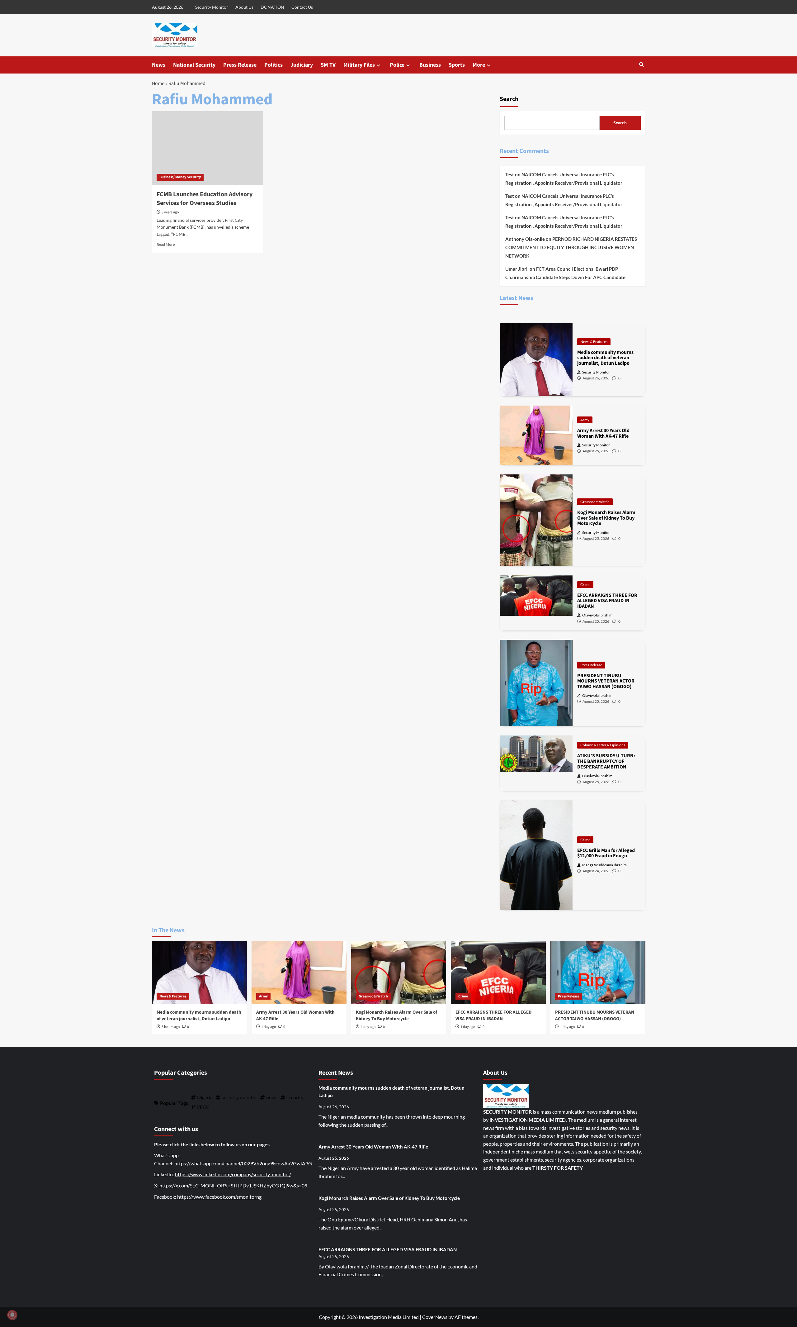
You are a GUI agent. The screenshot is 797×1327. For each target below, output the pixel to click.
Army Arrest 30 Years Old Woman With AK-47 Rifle (373, 1146)
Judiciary (301, 65)
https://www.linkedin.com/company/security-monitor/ (233, 1174)
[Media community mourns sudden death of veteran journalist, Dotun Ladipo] (199, 972)
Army (584, 419)
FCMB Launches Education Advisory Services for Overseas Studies (204, 198)
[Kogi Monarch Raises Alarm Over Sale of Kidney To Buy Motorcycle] (398, 972)
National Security (194, 65)
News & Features (593, 341)
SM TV (328, 65)
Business (430, 65)
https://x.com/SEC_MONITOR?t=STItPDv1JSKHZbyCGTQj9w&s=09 (233, 1185)
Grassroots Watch (595, 501)
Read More (166, 244)
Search (509, 99)
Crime (585, 584)
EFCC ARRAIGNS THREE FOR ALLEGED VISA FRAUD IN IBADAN (493, 1015)
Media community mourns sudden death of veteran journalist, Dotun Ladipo (199, 1015)
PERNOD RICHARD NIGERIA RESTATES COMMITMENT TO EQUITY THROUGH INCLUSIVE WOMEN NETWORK (571, 247)
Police (397, 65)
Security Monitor (211, 7)
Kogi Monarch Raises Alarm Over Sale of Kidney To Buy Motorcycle (396, 1015)
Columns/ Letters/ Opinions (602, 745)
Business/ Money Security (180, 177)
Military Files (359, 65)
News (158, 65)
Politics (273, 65)
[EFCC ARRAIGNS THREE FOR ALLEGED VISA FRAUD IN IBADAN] (498, 972)
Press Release (240, 65)
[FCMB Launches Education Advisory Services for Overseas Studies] (207, 148)
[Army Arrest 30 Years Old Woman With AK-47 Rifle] (299, 972)
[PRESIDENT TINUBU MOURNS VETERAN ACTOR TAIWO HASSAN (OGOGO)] (597, 972)
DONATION (272, 7)
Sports (457, 65)
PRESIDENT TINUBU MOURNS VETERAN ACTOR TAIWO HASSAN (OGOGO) (594, 1015)
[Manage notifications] (12, 1315)
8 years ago (170, 212)
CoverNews (434, 1317)
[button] (641, 64)
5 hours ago (171, 1027)
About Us (244, 7)
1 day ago (268, 1027)
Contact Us (302, 7)
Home (158, 83)
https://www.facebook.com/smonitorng (219, 1197)
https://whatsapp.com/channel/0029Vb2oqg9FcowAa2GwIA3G (243, 1163)
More (479, 65)
